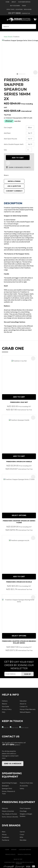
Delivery (5, 701)
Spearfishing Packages (9, 783)
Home (7, 2)
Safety (22, 788)
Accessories (24, 786)
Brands (10, 36)
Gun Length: (8, 127)
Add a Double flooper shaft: (14, 144)
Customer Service (24, 2)
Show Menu (3, 20)
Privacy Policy (6, 709)
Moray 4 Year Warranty (27, 709)
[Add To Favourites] (8, 163)
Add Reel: (7, 133)
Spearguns (5, 786)
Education (23, 701)
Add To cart (19, 397)
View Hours (27, 9)
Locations (19, 9)
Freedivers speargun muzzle (19, 582)
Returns (4, 704)
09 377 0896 (14, 13)
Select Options (19, 515)
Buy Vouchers (15, 6)
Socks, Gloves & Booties (10, 817)
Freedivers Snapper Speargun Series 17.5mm (19, 521)
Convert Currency (14, 191)
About (14, 2)
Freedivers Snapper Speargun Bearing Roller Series (19, 642)
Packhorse (5, 840)
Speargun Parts (7, 788)
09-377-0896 (8, 745)
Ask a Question (14, 186)
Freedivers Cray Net (19, 402)
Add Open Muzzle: (10, 139)
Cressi (22, 834)
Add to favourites (33, 358)
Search (33, 26)
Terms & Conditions (24, 854)
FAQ (3, 712)
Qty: (5, 150)
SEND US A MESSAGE (12, 764)
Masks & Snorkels (8, 811)
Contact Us (26, 13)
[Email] (15, 175)
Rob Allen (23, 840)
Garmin (22, 832)
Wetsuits (5, 808)
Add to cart (18, 158)
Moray (4, 834)
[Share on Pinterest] (18, 175)
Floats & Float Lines (26, 783)
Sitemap (13, 849)
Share (6, 175)
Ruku (3, 832)
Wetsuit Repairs (25, 712)
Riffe (21, 837)
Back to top (18, 859)
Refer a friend (14, 181)
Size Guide (5, 706)
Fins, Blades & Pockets (9, 814)
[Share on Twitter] (12, 175)
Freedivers (16, 36)
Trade (24, 6)
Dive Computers (25, 808)
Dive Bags (23, 811)
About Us (23, 704)
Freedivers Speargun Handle (19, 461)
